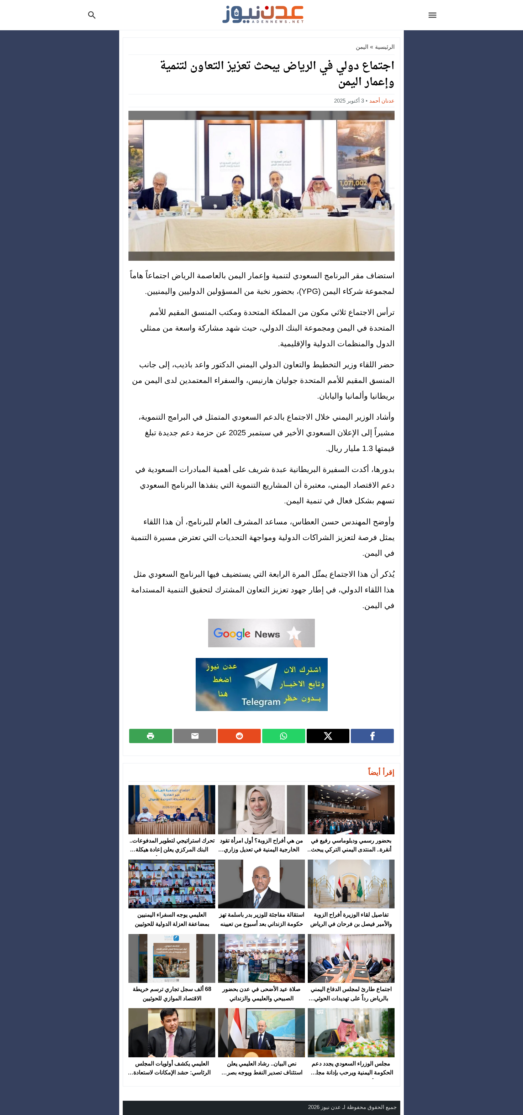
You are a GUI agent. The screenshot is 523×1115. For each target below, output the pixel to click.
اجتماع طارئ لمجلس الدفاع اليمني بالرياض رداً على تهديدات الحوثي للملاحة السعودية (351, 998)
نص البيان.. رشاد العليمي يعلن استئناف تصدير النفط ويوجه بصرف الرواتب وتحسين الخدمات (261, 1072)
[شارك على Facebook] (372, 736)
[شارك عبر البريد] (195, 736)
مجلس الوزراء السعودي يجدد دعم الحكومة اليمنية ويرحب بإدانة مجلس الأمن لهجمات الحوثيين (351, 1072)
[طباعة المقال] (150, 736)
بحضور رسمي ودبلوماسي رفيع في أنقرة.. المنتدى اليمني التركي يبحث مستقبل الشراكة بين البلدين (351, 849)
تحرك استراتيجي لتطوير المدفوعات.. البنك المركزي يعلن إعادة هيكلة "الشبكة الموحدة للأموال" (172, 849)
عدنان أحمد (382, 101)
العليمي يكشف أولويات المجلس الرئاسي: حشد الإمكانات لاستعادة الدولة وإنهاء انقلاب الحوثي (172, 1072)
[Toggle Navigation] (434, 15)
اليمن (362, 47)
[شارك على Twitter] (328, 736)
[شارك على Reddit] (239, 736)
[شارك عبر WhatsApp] (283, 736)
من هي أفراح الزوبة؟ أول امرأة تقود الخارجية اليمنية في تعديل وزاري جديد (261, 849)
